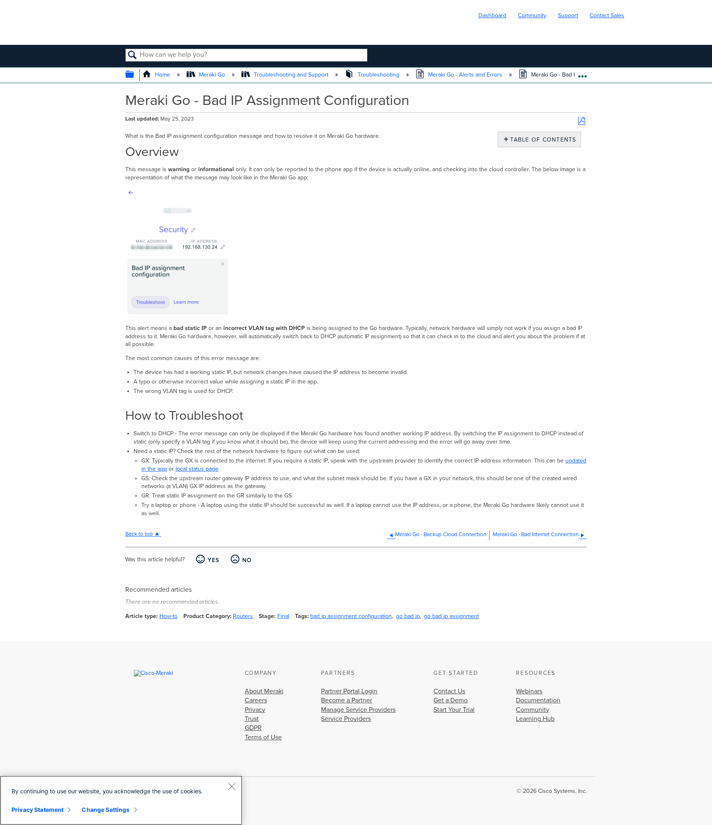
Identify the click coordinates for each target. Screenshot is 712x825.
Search (132, 55)
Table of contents (541, 139)
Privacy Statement (37, 809)
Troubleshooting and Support (291, 74)
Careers (256, 700)
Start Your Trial (454, 710)
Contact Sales (607, 15)
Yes (213, 560)
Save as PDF (582, 121)
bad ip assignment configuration (351, 616)
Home (162, 74)
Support (568, 15)
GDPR (253, 728)
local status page (197, 468)
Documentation (538, 700)
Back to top (139, 534)
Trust (252, 719)
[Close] (231, 786)
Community (532, 15)
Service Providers (346, 719)
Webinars (529, 691)
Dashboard (492, 15)
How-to (168, 616)
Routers (243, 616)
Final (283, 616)
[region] (121, 800)
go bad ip (408, 616)
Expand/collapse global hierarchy (135, 75)
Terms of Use (263, 737)
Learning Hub (535, 719)
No (247, 560)
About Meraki (264, 691)
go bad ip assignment (451, 616)
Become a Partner (346, 700)
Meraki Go (212, 74)
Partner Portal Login (349, 691)
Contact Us (449, 691)
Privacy (255, 710)
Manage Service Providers (358, 710)
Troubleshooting (378, 74)
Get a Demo (450, 700)
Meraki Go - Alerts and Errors (465, 74)
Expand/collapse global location (582, 73)
